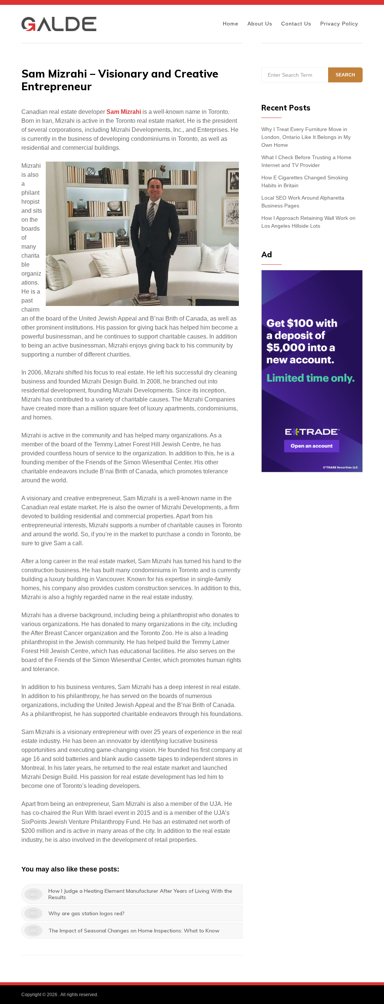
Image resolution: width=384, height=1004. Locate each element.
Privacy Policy (339, 24)
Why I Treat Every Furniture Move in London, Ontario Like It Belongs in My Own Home (306, 137)
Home (230, 24)
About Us (260, 24)
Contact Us (296, 24)
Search (345, 75)
